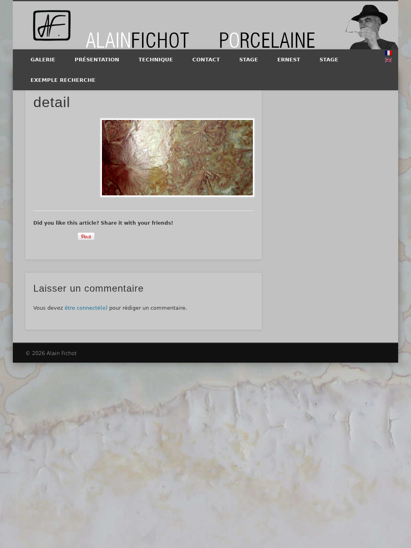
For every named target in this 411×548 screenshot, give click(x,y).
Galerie (43, 60)
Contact (206, 60)
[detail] (177, 157)
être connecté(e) (86, 308)
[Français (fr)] (388, 53)
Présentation (97, 60)
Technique (155, 60)
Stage (248, 60)
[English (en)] (388, 60)
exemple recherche (63, 80)
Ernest (288, 60)
